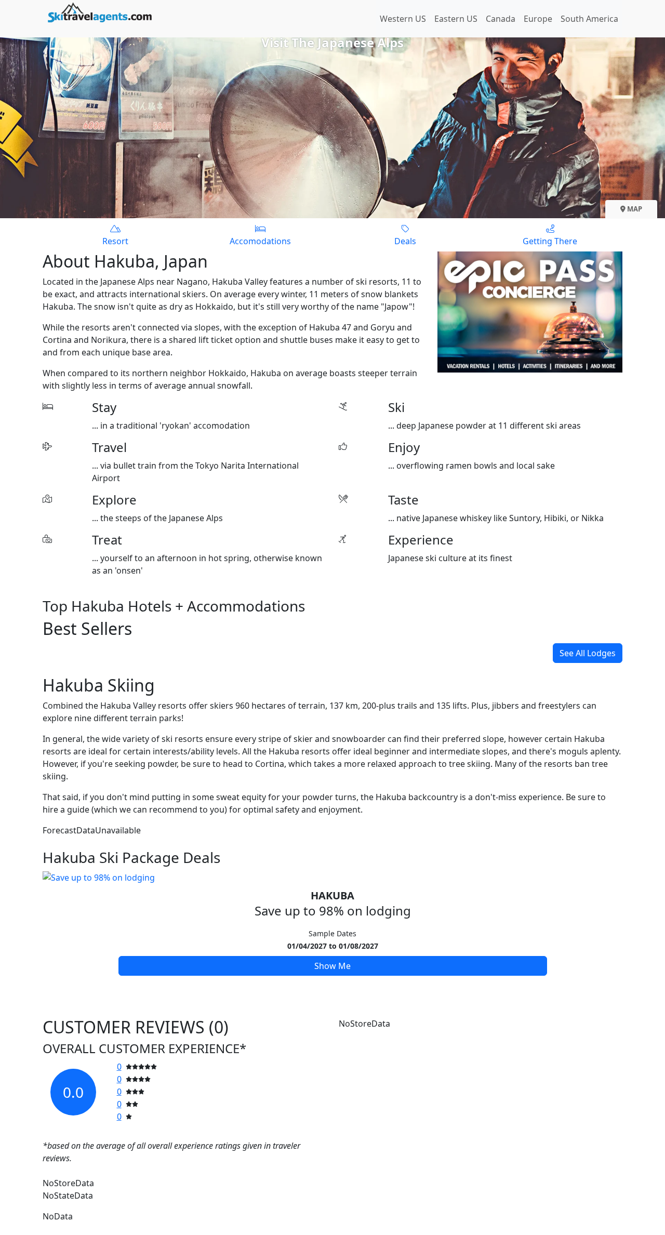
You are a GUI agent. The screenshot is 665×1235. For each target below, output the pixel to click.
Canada (500, 18)
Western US (403, 18)
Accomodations (260, 241)
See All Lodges (588, 653)
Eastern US (455, 18)
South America (589, 18)
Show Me (332, 966)
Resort (115, 241)
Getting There (550, 241)
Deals (405, 241)
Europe (538, 18)
